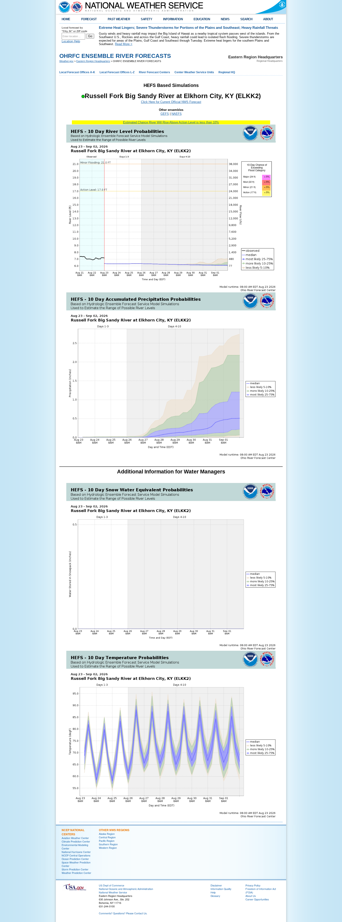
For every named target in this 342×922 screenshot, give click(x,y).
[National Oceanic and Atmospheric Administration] (63, 7)
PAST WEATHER (119, 19)
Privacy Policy (252, 885)
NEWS (225, 19)
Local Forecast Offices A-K (77, 72)
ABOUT (268, 19)
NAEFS (176, 114)
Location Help (71, 41)
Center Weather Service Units (194, 72)
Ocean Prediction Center (75, 859)
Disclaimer (216, 885)
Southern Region (108, 844)
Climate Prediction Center (76, 841)
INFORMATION (173, 19)
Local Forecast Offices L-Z (117, 72)
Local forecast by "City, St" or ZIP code (74, 29)
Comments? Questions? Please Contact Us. (123, 913)
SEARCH (246, 19)
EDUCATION (202, 19)
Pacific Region (106, 841)
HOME (66, 19)
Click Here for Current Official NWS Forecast (171, 102)
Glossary (215, 896)
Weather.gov (66, 61)
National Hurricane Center (76, 852)
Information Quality (221, 889)
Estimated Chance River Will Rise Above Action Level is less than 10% (171, 122)
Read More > (123, 44)
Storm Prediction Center (75, 869)
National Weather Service (113, 892)
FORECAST (89, 19)
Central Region (107, 837)
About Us (250, 896)
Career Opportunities (257, 899)
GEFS (165, 114)
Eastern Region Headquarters (93, 61)
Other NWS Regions (114, 830)
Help (213, 892)
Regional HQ (226, 72)
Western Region (108, 847)
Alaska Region (107, 834)
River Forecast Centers (154, 72)
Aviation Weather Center (75, 838)
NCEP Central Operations (76, 855)
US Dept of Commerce (111, 885)
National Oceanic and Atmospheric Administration (126, 889)
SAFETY (146, 19)
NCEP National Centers (73, 832)
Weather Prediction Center (76, 873)
